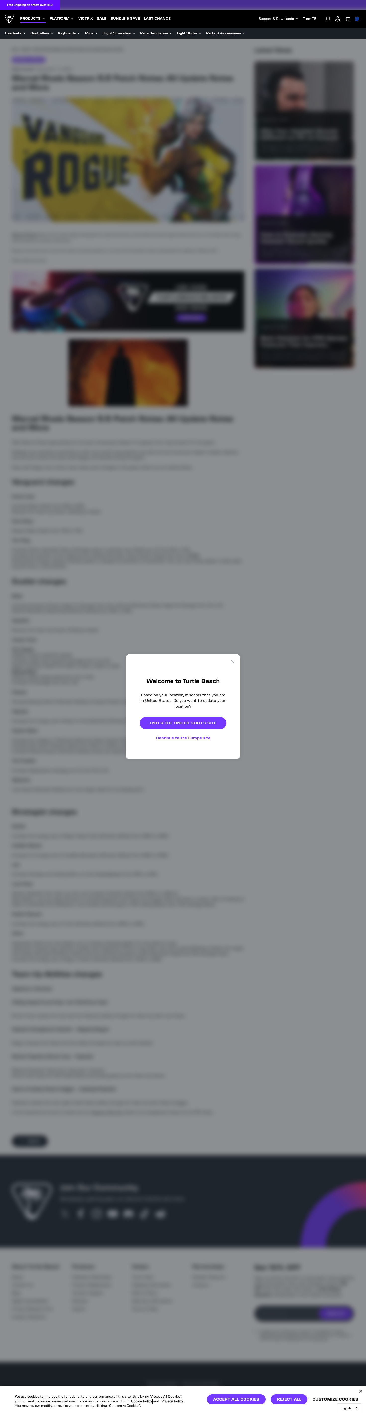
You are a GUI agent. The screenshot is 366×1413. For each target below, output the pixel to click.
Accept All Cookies (236, 1399)
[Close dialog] (233, 661)
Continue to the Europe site (183, 738)
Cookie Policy (141, 1401)
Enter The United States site (183, 723)
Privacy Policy (172, 1401)
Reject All (289, 1399)
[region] (183, 1399)
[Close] (360, 1391)
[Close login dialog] (229, 822)
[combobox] (349, 1408)
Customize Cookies (335, 1399)
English (345, 1408)
